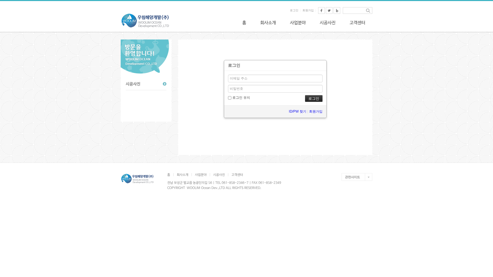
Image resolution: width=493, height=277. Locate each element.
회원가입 (308, 10)
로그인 (294, 10)
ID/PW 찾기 (297, 111)
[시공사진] (328, 22)
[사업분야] (298, 22)
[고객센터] (357, 22)
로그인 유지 (240, 98)
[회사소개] (268, 22)
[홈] (244, 22)
